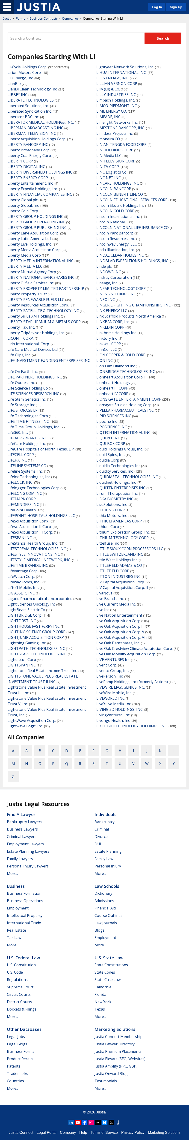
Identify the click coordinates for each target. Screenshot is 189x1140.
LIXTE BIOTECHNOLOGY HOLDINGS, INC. (132, 726)
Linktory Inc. (107, 338)
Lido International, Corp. (29, 343)
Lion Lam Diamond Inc (115, 366)
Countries (15, 1080)
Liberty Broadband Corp (29, 150)
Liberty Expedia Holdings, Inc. (33, 188)
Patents (13, 1066)
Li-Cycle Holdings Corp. (27, 66)
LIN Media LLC (108, 155)
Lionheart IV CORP (112, 393)
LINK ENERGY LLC (111, 310)
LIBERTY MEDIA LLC (25, 266)
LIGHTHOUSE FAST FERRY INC (34, 626)
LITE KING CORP (110, 510)
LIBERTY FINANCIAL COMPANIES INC (40, 194)
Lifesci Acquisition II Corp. (30, 526)
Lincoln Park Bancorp (114, 233)
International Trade (24, 922)
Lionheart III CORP (112, 388)
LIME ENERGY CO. (111, 111)
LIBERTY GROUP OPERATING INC (36, 222)
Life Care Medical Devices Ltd (33, 349)
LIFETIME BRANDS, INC (28, 565)
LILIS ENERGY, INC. (112, 78)
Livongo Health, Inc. (113, 720)
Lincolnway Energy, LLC (116, 244)
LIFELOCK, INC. (20, 482)
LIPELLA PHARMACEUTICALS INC (125, 410)
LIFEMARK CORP (22, 498)
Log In (157, 7)
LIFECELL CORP (21, 454)
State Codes (104, 972)
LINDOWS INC (108, 271)
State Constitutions (111, 964)
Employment (18, 908)
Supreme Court (20, 987)
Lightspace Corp (22, 659)
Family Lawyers (20, 858)
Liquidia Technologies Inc (118, 465)
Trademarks (17, 1073)
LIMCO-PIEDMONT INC (116, 105)
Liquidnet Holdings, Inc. (116, 482)
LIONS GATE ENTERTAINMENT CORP (128, 399)
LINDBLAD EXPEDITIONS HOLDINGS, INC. (132, 260)
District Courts (19, 1001)
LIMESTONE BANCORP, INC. (120, 127)
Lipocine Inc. (107, 421)
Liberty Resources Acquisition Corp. (38, 305)
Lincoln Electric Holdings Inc (120, 205)
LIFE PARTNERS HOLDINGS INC (35, 377)
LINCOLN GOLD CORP (115, 210)
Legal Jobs (16, 1036)
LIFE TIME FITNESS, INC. (29, 421)
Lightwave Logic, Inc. (25, 726)
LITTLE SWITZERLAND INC (119, 554)
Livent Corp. (106, 665)
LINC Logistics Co (111, 172)
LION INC (104, 360)
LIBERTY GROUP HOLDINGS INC (35, 216)
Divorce (101, 836)
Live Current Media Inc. (116, 604)
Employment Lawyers (25, 843)
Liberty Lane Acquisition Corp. (33, 233)
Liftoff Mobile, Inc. (23, 587)
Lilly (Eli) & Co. (108, 89)
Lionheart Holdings (113, 382)
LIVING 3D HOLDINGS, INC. (119, 709)
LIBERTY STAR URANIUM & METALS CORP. (44, 321)
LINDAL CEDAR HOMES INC (120, 255)
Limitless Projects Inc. (114, 133)
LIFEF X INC (17, 460)
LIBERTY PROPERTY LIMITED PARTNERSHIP (46, 288)
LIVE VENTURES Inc (113, 659)
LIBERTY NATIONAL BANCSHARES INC (41, 277)
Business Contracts (44, 18)
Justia (7, 18)
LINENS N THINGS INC (116, 294)
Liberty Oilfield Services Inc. (31, 282)
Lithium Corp (107, 526)
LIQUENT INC (108, 438)
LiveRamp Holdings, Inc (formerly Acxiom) (132, 681)
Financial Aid (105, 908)
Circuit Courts (19, 994)
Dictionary (103, 893)
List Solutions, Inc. (111, 504)
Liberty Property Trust (27, 294)
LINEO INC (105, 299)
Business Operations (25, 900)
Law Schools (106, 886)
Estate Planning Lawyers (28, 851)
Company (68, 1132)
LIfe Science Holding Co (28, 388)
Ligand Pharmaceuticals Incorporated (40, 598)
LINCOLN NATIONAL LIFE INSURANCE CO (132, 227)
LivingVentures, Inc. (113, 714)
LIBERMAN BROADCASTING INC (35, 127)
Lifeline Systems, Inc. (25, 471)
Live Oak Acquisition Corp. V (120, 631)
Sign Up (176, 7)
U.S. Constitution (21, 964)
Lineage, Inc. (107, 282)
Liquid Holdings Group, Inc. (119, 449)
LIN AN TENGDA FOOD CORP (121, 144)
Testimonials (105, 1080)
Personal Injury (107, 866)
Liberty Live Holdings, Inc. (30, 244)
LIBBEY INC (17, 94)
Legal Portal (46, 1132)
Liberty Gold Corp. (23, 210)
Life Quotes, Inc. (21, 382)
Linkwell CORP (108, 343)
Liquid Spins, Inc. (110, 454)
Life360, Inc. (18, 432)
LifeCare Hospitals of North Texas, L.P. (41, 449)
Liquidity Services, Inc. (114, 471)
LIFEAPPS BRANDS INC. (28, 438)
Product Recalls (20, 1058)
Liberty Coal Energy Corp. (30, 155)
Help (83, 1132)
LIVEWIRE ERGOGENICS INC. (120, 687)
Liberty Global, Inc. (23, 205)
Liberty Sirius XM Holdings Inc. (34, 316)
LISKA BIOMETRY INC (114, 498)
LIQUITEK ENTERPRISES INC (120, 487)
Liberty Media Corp (24, 255)
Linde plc (104, 266)
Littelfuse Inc (107, 543)
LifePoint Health (22, 510)
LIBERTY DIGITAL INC (26, 166)
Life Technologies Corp (28, 415)
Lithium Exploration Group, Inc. (123, 532)
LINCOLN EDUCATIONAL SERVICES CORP (132, 199)
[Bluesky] (104, 1122)
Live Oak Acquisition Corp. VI (120, 637)
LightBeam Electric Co (26, 609)
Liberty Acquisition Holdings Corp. (37, 138)
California (102, 987)
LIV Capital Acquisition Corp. (120, 582)
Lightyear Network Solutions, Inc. (125, 66)
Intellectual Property (24, 915)
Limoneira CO (108, 138)
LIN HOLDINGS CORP (114, 150)
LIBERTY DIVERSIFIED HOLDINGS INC (40, 172)
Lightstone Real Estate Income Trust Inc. (42, 670)
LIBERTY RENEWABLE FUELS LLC (36, 299)
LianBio (14, 83)
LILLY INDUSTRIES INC (116, 94)
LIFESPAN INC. (20, 537)
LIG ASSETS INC (21, 593)
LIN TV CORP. (108, 166)
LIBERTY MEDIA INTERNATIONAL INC (41, 260)
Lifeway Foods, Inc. (24, 582)
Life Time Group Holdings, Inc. (34, 426)
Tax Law (14, 937)
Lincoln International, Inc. (118, 216)
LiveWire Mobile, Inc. (114, 692)
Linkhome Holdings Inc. (116, 332)
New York (102, 1001)
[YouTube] (78, 1122)
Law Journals (105, 922)
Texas (99, 1009)
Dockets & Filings (21, 1009)
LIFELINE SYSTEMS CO (27, 465)
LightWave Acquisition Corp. (32, 720)
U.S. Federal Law (23, 957)
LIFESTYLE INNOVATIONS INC (34, 554)
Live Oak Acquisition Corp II (120, 626)
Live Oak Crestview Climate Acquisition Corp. (134, 648)
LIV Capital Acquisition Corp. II (122, 587)
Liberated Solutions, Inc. (28, 105)
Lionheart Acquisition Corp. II (121, 377)
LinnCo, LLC (106, 349)
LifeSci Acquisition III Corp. (30, 532)
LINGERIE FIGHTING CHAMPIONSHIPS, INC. (133, 305)
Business (16, 886)
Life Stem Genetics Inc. (27, 399)
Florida (100, 994)
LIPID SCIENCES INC (113, 415)
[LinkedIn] (71, 1122)
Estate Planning (108, 851)
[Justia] (38, 7)
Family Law (103, 858)
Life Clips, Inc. (19, 354)
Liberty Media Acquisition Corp (34, 249)
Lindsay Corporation (114, 277)
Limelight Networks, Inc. (117, 122)
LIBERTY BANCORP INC (28, 144)
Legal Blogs (17, 1044)
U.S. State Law (109, 957)
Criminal (101, 829)
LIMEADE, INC (108, 116)
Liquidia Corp (107, 460)
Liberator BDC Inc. (23, 116)
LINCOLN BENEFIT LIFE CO (119, 194)
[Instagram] (91, 1122)
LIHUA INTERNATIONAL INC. (121, 72)
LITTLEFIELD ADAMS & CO (119, 565)
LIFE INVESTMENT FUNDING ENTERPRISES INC (49, 360)
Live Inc (102, 609)
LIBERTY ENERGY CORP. (28, 177)
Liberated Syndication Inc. (30, 111)
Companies (70, 18)
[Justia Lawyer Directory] (118, 1122)
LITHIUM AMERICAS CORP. (119, 521)
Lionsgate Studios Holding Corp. (124, 404)
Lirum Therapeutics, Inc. (117, 493)
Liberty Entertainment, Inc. (30, 183)
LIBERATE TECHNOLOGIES (31, 100)
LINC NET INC (108, 177)
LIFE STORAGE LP (23, 410)
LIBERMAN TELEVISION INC (32, 133)
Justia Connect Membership (118, 1036)
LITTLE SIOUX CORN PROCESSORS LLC (129, 548)
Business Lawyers (22, 829)
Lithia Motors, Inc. (111, 515)
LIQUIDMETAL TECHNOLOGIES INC (127, 476)
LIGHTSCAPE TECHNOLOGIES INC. (37, 654)
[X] (111, 1122)
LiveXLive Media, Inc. (113, 703)
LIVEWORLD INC (110, 698)
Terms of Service (104, 1132)
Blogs (99, 930)
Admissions (104, 900)
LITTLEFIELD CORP (112, 570)
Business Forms (20, 1051)
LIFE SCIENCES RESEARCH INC (33, 393)
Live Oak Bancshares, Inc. (118, 642)
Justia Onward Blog (111, 1073)
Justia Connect (21, 1132)
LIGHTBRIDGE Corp (24, 615)
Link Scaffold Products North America (128, 316)
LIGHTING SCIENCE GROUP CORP (36, 631)
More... (12, 873)
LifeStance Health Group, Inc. (33, 543)
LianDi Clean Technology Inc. (32, 89)
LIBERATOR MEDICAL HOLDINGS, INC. (41, 122)
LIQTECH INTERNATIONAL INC (123, 432)
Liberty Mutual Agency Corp (32, 271)
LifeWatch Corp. (21, 576)
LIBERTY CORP (20, 161)
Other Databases (24, 1029)
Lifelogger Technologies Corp (33, 487)
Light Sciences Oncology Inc (31, 604)
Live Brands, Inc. (110, 598)
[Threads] (98, 1122)
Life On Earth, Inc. (23, 371)
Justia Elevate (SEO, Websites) (119, 1058)
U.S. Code (15, 972)
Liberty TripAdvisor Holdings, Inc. (36, 332)
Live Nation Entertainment (119, 615)
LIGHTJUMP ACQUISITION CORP (36, 637)
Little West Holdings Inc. (117, 559)
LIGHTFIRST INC (22, 620)
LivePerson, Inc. (109, 676)
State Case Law (107, 979)
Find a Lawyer (21, 814)
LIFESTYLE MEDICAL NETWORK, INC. (39, 559)
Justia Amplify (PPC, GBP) (115, 1066)
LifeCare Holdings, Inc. (27, 443)
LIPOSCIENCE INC (111, 426)
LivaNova (104, 593)
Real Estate (16, 930)
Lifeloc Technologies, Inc (29, 476)
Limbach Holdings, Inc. (115, 100)
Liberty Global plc (23, 199)
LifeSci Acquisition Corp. (28, 521)
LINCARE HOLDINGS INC (117, 183)
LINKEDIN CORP (110, 327)
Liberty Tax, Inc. (21, 327)
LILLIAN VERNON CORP (116, 83)
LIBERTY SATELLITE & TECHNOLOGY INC (43, 310)
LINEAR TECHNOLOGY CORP (121, 288)
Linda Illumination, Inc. (115, 249)
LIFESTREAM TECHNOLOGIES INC (37, 548)
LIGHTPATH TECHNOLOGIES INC (36, 648)
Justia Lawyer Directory (114, 1044)
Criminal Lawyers (21, 836)
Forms (20, 18)
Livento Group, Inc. (112, 670)
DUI (97, 843)
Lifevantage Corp (23, 570)
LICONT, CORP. (21, 338)
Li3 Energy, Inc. (20, 78)
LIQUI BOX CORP (110, 443)
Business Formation (24, 893)
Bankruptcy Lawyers (24, 821)
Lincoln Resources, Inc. (115, 238)
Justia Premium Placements (118, 1051)
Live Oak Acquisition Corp (118, 620)
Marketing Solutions (114, 1029)
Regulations (17, 979)
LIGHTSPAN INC (22, 665)
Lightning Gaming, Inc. (27, 642)
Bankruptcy (104, 821)
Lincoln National (110, 222)
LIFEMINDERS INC (23, 504)
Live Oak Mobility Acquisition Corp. (126, 654)
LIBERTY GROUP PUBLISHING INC (37, 227)
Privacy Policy (133, 1132)
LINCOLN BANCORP (113, 188)
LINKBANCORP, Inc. (113, 321)
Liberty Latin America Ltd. (29, 238)
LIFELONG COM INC (25, 493)
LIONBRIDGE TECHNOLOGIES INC (125, 371)
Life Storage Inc (21, 404)
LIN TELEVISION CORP (115, 161)
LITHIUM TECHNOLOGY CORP (122, 537)
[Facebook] (84, 1122)
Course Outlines (108, 915)
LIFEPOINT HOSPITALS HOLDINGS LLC (41, 515)
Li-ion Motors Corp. (24, 72)
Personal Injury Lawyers (28, 866)
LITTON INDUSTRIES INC (118, 576)
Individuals (105, 814)
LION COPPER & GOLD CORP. (121, 354)
